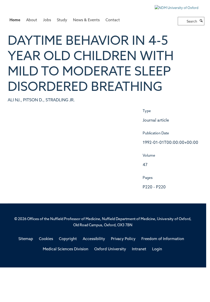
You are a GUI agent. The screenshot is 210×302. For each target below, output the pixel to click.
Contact (113, 20)
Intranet (139, 249)
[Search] (201, 21)
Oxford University (110, 249)
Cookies (46, 239)
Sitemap (25, 239)
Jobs (47, 20)
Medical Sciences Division (65, 249)
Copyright (68, 239)
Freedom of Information (162, 239)
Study (62, 20)
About (31, 20)
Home (14, 20)
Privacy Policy (123, 239)
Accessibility (94, 239)
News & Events (86, 20)
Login (157, 249)
